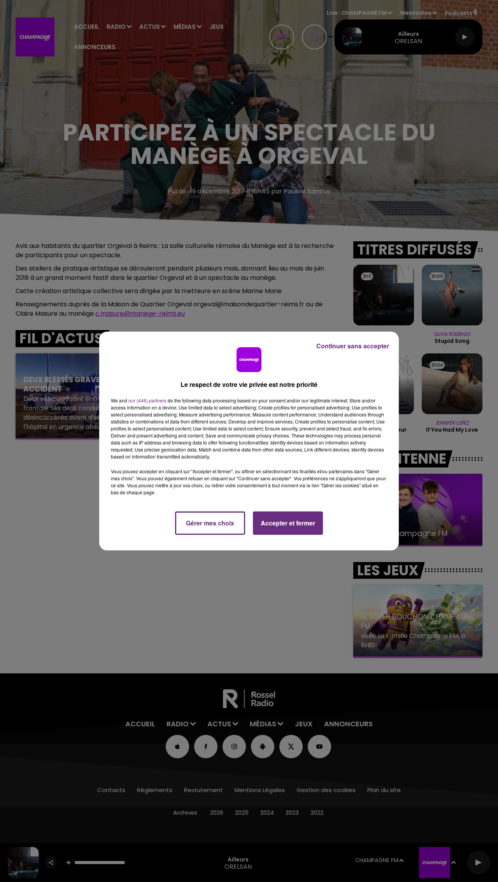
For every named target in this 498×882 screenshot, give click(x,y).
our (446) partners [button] (147, 400)
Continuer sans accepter (352, 345)
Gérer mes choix (210, 522)
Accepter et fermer (288, 522)
